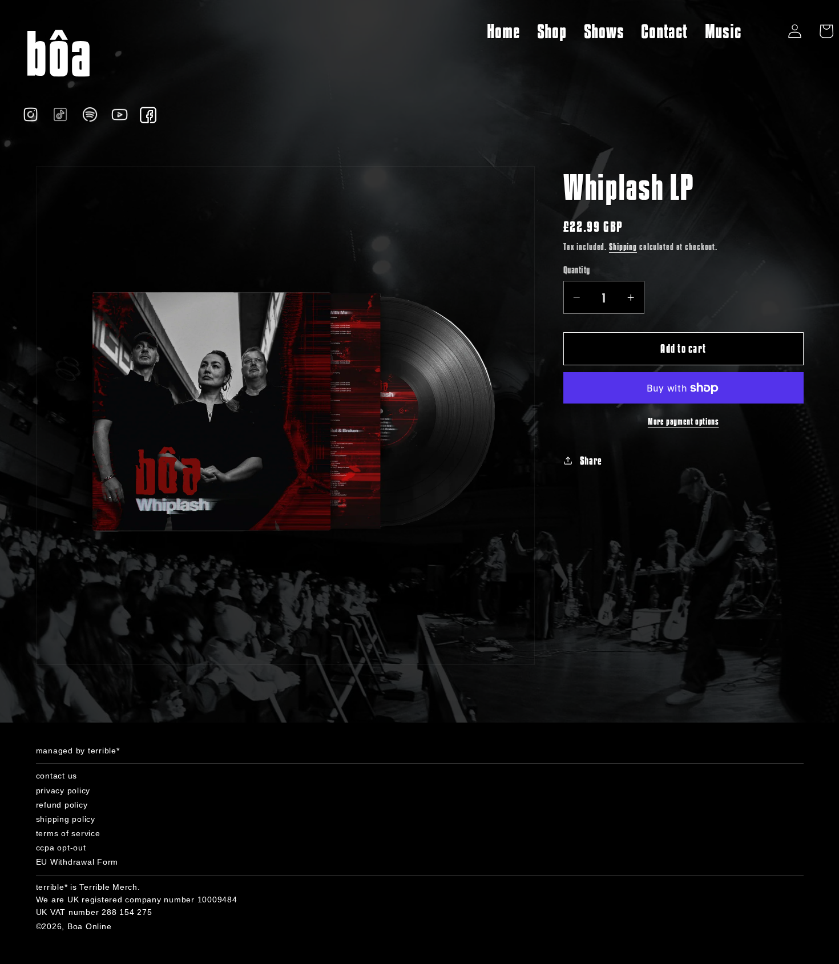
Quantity (576, 270)
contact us (57, 775)
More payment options (683, 421)
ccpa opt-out (61, 847)
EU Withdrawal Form (77, 861)
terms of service (68, 833)
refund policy (62, 804)
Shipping (623, 245)
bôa (58, 52)
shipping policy (65, 819)
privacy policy (63, 790)
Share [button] (591, 460)
